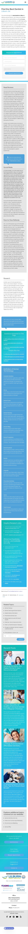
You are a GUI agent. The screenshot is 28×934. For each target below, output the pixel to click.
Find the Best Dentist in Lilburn (15, 591)
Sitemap (16, 913)
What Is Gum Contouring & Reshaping (13, 820)
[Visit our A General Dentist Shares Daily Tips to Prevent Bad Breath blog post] (14, 782)
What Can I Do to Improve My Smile (13, 622)
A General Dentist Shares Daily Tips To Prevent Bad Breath (14, 786)
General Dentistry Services (11, 818)
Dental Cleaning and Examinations (13, 610)
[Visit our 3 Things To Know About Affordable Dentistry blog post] (14, 742)
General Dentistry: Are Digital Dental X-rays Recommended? (13, 668)
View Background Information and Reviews (12, 575)
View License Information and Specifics (14, 566)
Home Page (16, 532)
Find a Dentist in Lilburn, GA (11, 632)
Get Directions (14, 842)
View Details (16, 579)
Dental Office (8, 827)
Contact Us (14, 868)
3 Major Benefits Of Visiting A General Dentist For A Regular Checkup (14, 707)
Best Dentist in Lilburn (15, 160)
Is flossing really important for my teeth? (14, 354)
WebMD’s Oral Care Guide (15, 534)
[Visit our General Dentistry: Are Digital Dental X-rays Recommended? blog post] (14, 664)
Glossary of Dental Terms (10, 528)
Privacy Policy (12, 913)
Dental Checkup (8, 608)
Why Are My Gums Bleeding (11, 823)
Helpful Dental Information (11, 613)
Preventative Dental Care (11, 615)
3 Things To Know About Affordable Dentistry (13, 745)
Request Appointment (14, 855)
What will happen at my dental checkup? (14, 356)
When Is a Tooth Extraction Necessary (13, 624)
